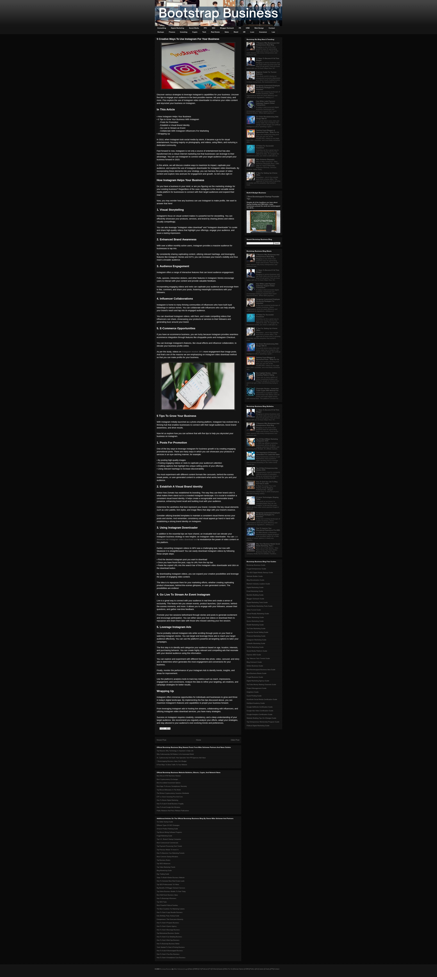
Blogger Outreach (227, 28)
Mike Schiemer (178, 969)
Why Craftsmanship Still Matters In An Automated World (175, 754)
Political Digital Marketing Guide (258, 725)
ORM (248, 28)
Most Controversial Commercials (167, 843)
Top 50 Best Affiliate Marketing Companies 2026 (267, 440)
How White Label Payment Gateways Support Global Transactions (265, 103)
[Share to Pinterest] (169, 728)
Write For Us (228, 969)
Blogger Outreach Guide (255, 599)
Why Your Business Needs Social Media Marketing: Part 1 (268, 545)
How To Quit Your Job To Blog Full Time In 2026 (266, 483)
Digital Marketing (177, 28)
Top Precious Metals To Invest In (168, 850)
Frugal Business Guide (255, 677)
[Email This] (161, 728)
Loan (252, 32)
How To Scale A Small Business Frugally (170, 804)
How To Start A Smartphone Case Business (171, 957)
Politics (252, 969)
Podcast (205, 969)
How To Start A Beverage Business (168, 930)
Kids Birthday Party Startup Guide (168, 916)
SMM (247, 969)
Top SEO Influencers (163, 863)
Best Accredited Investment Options (169, 783)
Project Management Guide (256, 688)
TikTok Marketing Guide (255, 647)
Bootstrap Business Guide (256, 565)
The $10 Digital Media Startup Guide (260, 572)
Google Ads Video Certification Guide (260, 711)
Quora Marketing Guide (255, 621)
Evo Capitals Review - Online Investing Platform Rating (266, 374)
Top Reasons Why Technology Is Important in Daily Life (175, 751)
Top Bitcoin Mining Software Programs (169, 832)
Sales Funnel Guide (254, 610)
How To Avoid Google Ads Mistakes (168, 807)
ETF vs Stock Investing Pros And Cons (170, 797)
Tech (204, 32)
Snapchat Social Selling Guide (257, 632)
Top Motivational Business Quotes (168, 933)
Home (198, 740)
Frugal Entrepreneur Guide (256, 569)
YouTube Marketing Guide (256, 628)
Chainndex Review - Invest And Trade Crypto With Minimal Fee (267, 389)
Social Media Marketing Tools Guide (259, 606)
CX (200, 969)
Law (273, 32)
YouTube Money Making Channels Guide (261, 684)
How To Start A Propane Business (168, 923)
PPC (205, 28)
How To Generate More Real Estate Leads (170, 881)
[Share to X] (165, 728)
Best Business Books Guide (256, 673)
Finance (172, 32)
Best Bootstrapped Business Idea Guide (261, 669)
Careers (261, 969)
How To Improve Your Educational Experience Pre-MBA (268, 529)
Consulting (161, 28)
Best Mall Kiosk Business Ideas (167, 895)
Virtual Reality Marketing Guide (258, 613)
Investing (183, 32)
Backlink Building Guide (255, 595)
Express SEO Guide (254, 655)
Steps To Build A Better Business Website (170, 877)
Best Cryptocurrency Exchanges (167, 779)
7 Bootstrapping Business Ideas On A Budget (172, 761)
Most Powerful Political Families (167, 905)
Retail (236, 32)
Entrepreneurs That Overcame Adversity (170, 919)
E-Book (214, 969)
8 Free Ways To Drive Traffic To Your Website (172, 765)
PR (240, 28)
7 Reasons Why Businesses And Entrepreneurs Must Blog (267, 44)
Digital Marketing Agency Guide (258, 681)
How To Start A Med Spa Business (168, 940)
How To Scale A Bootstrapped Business (170, 951)
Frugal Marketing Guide (164, 836)
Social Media (194, 28)
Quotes (220, 969)
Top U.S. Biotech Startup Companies (169, 839)
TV (210, 969)
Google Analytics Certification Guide (259, 714)
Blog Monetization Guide (255, 580)
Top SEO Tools (162, 902)
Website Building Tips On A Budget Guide (261, 718)
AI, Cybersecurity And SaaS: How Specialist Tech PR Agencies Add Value (181, 758)
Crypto (194, 32)
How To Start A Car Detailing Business (169, 937)
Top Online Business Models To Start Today (171, 891)
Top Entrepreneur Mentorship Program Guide (263, 722)
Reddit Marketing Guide (255, 625)
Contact (272, 28)
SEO (213, 28)
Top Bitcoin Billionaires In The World (169, 790)
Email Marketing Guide (255, 591)
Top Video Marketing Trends (166, 867)
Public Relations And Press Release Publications (173, 811)
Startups (160, 32)
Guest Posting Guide (254, 696)
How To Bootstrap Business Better (168, 944)
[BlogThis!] (163, 728)
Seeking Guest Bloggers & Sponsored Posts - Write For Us (267, 131)
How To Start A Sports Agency (167, 926)
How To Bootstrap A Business (166, 898)
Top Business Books (163, 860)
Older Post (235, 740)
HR (244, 32)
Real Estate (215, 32)
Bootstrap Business (166, 969)
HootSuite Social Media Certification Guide (262, 699)
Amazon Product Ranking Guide (167, 829)
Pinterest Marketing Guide (256, 636)
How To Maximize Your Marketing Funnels (170, 853)
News (191, 969)
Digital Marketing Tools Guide (257, 602)
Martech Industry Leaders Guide (258, 584)
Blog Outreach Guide (254, 662)
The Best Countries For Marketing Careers (171, 909)
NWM (196, 969)
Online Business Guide (255, 666)
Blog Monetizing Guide (164, 870)
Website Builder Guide (255, 576)
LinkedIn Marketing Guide (256, 643)
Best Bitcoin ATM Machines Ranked (168, 776)
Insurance (263, 32)
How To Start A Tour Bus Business (168, 954)
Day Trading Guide (163, 874)
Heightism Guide (253, 692)
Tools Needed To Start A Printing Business (171, 947)
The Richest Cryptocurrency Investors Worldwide (173, 793)
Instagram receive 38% (192, 352)
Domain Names (239, 969)
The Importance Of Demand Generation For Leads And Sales (268, 453)
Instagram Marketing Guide (256, 640)
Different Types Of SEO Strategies (168, 825)
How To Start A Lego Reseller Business (170, 912)
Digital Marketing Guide (255, 587)
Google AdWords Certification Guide (260, 707)
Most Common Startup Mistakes (167, 856)
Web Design (259, 28)
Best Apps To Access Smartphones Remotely (172, 786)
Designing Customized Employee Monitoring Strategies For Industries (268, 87)
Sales (227, 32)
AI (256, 969)
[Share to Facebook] (167, 728)
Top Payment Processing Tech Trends (169, 846)
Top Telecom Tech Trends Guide (258, 658)
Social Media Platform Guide (257, 651)
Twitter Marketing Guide (255, 617)
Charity (267, 969)
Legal (186, 969)
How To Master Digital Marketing (167, 800)
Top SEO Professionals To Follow (168, 884)
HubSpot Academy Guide (256, 703)
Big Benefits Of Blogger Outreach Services (171, 888)
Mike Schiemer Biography (265, 159)
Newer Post (161, 740)
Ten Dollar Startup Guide (165, 822)
